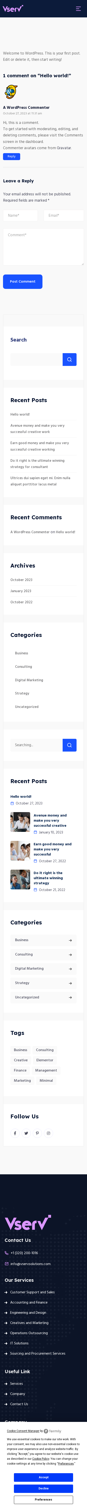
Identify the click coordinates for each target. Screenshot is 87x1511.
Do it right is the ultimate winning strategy (48, 878)
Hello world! (20, 414)
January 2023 (20, 591)
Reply (12, 156)
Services (16, 1384)
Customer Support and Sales (32, 1292)
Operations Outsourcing (29, 1333)
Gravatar (64, 148)
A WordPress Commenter (26, 108)
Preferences (43, 1499)
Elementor (44, 1060)
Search (18, 340)
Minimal (46, 1081)
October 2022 (21, 602)
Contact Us (19, 1404)
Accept (43, 1477)
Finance (20, 1071)
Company (17, 1394)
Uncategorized (27, 707)
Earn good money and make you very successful (52, 849)
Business (21, 653)
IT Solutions (19, 1343)
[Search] (70, 745)
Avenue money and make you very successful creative (50, 820)
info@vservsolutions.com (31, 1264)
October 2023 (21, 580)
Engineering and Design (28, 1313)
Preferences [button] (66, 1463)
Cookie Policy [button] (40, 1458)
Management (46, 1071)
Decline (44, 1488)
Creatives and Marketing (29, 1323)
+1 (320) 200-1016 (24, 1253)
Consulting (23, 667)
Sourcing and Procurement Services (37, 1354)
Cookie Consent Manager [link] (23, 1431)
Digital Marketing (29, 680)
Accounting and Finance (29, 1303)
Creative (21, 1060)
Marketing (22, 1081)
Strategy (22, 693)
